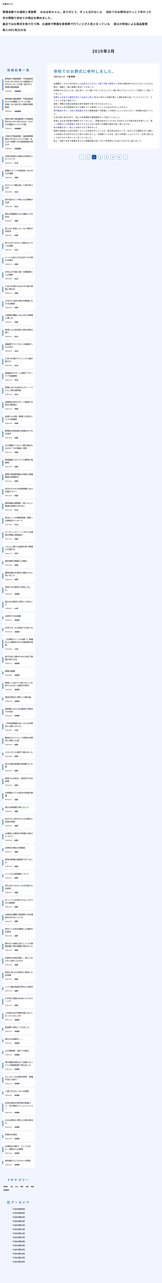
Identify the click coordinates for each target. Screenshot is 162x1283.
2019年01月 (19, 1249)
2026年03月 (19, 1217)
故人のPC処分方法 (14, 30)
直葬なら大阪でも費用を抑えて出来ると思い (73, 97)
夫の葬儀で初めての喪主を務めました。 (28, 18)
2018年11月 (19, 1257)
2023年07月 (19, 1237)
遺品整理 (6, 1190)
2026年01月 (19, 1225)
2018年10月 (19, 1261)
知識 (27, 1186)
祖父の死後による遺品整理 (130, 24)
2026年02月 (19, 1221)
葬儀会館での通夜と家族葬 (19, 12)
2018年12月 (19, 1253)
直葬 (21, 1186)
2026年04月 (19, 1213)
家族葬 (5, 1186)
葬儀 (32, 1186)
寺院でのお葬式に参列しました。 (85, 71)
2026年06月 (19, 1209)
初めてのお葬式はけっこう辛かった (128, 12)
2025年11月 (19, 1233)
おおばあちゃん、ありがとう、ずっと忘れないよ (71, 12)
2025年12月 (19, 1229)
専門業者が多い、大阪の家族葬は (69, 110)
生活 (16, 1186)
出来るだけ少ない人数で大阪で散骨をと (99, 83)
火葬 (11, 1186)
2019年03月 (19, 1241)
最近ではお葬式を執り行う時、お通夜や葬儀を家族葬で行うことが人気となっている (56, 24)
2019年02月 (19, 1245)
